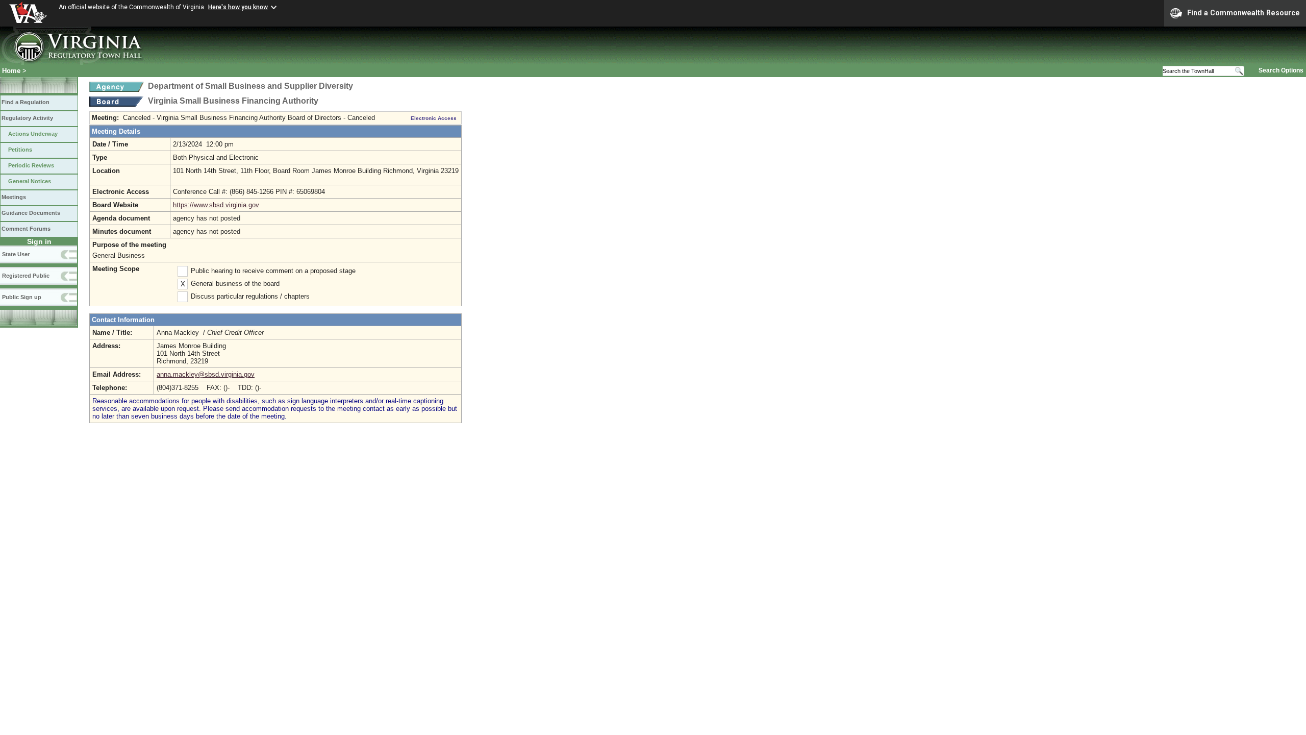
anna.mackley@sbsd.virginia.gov (206, 374)
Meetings (14, 197)
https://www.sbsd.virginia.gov (216, 205)
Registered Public (25, 276)
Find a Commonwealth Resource (1243, 13)
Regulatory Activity (27, 118)
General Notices (29, 181)
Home (11, 71)
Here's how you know (238, 7)
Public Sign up (21, 297)
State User (16, 254)
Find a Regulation (25, 102)
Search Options (1281, 70)
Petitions (20, 149)
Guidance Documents (31, 213)
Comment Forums (26, 229)
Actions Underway (33, 134)
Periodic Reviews (31, 165)
